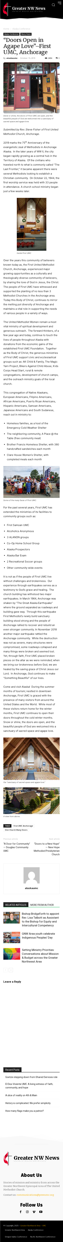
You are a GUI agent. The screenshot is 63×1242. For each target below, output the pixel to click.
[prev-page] (5, 970)
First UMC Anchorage (23, 826)
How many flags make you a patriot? (24, 1111)
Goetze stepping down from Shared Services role (31, 1077)
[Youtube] (41, 1212)
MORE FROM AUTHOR (42, 905)
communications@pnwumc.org (35, 1194)
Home (6, 28)
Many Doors (26, 34)
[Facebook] (20, 1212)
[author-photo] (32, 883)
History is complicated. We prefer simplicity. (28, 1103)
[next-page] (11, 970)
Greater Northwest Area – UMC (33, 1226)
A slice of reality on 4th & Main (21, 1095)
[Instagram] (27, 1212)
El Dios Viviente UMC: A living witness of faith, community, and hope (29, 1086)
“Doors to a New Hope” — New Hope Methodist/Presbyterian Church (47, 849)
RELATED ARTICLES (15, 905)
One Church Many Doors (16, 830)
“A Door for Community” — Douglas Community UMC (16, 847)
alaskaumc (11, 58)
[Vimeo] (34, 1212)
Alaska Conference (21, 28)
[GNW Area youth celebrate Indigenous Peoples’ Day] (11, 937)
